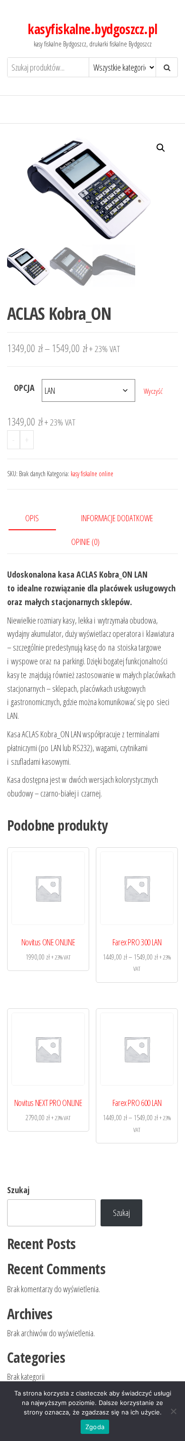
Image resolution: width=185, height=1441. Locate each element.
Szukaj (18, 1190)
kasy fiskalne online (92, 473)
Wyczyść (153, 391)
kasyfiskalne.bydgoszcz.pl (92, 29)
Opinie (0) (85, 541)
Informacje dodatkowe (117, 518)
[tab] (39, 519)
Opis (32, 518)
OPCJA (24, 387)
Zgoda (94, 1427)
